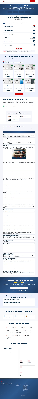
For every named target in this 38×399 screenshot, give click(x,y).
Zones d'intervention (25, 387)
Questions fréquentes (25, 389)
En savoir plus (7, 76)
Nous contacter (24, 390)
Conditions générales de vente (26, 385)
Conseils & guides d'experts (26, 384)
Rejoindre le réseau (25, 388)
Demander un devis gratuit (15, 287)
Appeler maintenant (24, 287)
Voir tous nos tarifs (19, 48)
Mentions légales (25, 386)
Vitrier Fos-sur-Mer (18, 385)
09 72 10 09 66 (17, 173)
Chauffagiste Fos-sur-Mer (18, 384)
